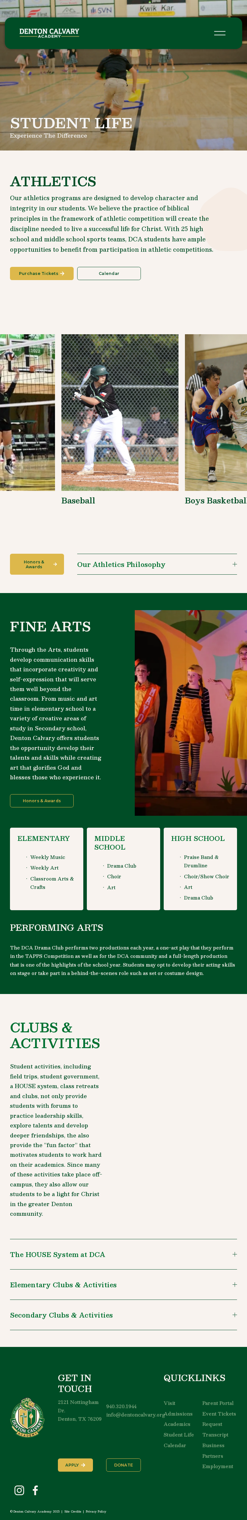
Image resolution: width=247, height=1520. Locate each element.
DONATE (123, 1465)
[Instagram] (19, 1490)
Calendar (109, 273)
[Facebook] (35, 1490)
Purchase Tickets (38, 273)
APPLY (72, 1465)
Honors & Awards (34, 564)
